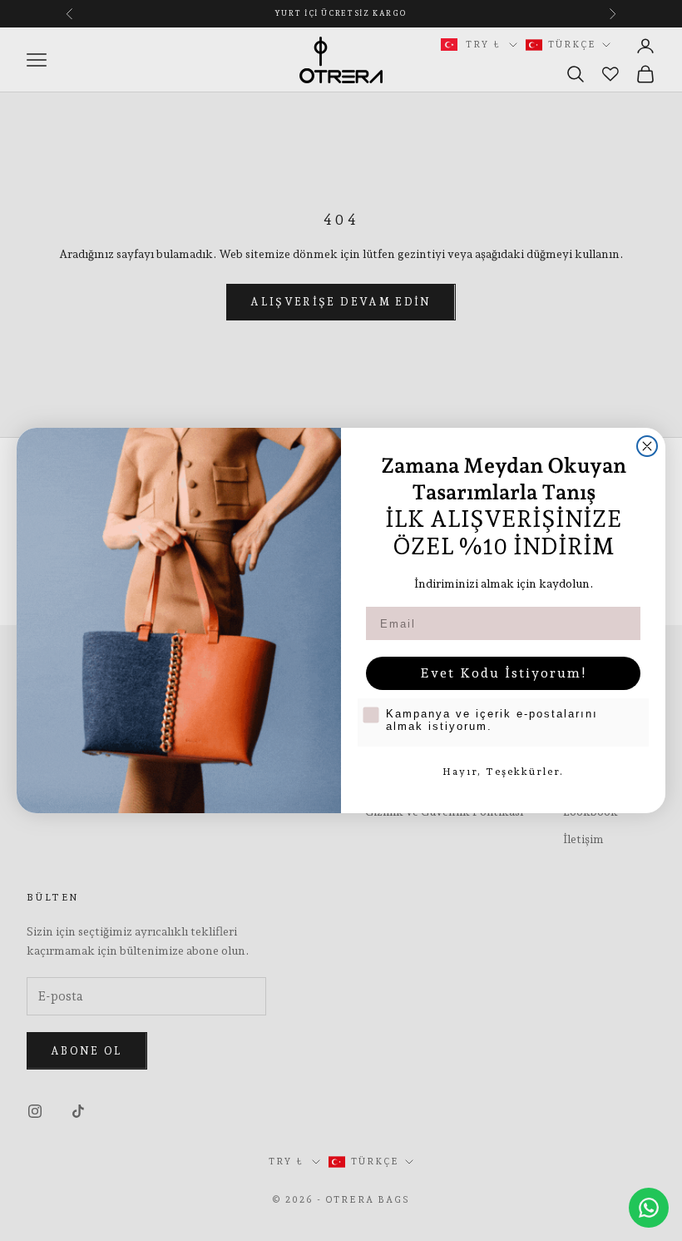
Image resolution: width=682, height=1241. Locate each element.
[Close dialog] (647, 446)
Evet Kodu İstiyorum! (503, 673)
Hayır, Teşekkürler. (503, 771)
